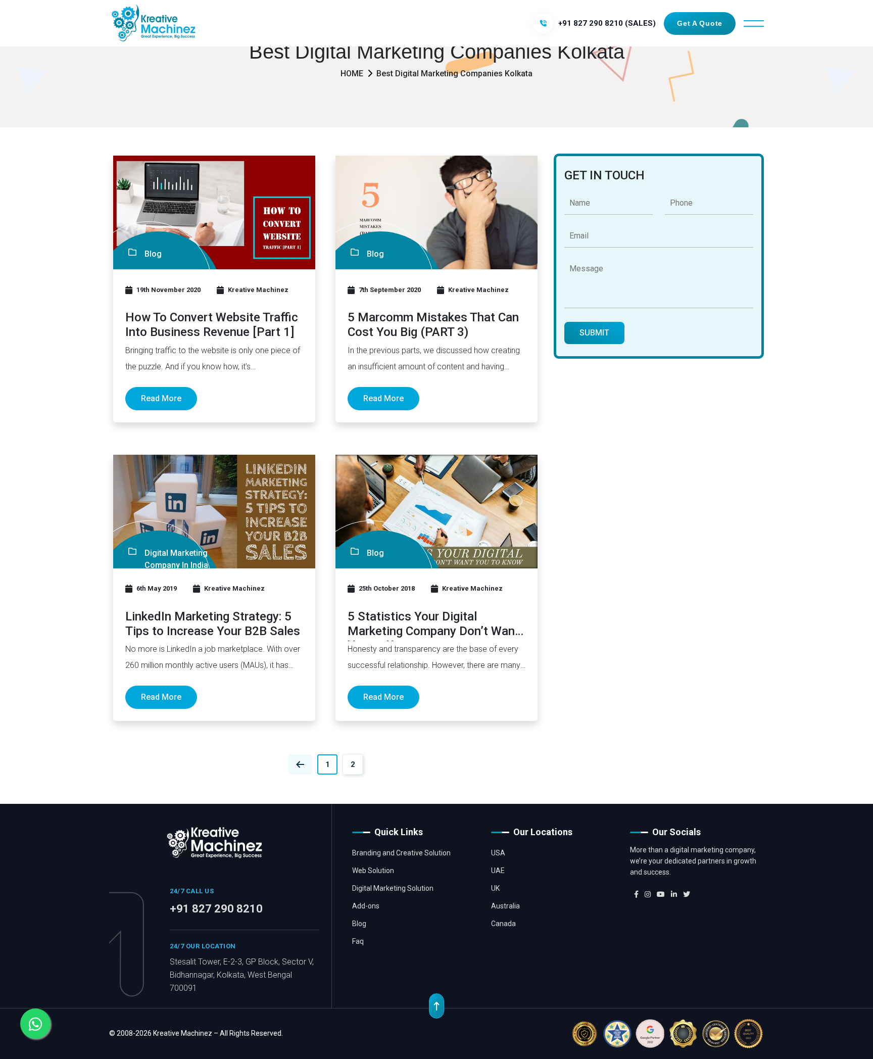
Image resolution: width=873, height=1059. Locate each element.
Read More (161, 398)
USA (498, 853)
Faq (358, 941)
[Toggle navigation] (754, 23)
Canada (503, 924)
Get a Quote (699, 23)
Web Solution (373, 871)
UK (495, 888)
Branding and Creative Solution (401, 853)
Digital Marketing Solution (392, 888)
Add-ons (365, 906)
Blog (359, 924)
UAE (498, 871)
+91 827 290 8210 (216, 908)
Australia (505, 906)
